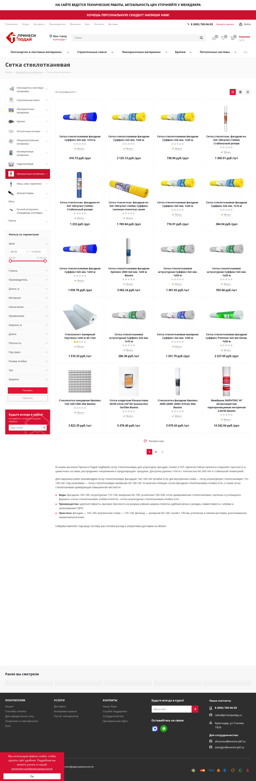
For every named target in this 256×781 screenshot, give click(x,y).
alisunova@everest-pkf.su (230, 741)
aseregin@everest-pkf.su (229, 747)
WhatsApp (163, 728)
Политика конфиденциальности (73, 766)
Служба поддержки (115, 711)
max (155, 728)
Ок (32, 776)
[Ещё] (245, 52)
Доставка (59, 706)
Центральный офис (115, 721)
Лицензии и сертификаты (21, 721)
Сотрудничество (113, 716)
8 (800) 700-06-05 (202, 24)
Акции (9, 706)
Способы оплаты (15, 711)
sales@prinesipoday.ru (228, 715)
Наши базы (110, 706)
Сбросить (27, 398)
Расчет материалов (66, 716)
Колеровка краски (65, 711)
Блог (8, 726)
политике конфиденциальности (32, 768)
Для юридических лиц (19, 716)
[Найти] (201, 37)
